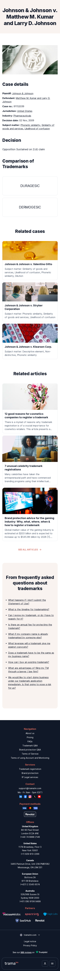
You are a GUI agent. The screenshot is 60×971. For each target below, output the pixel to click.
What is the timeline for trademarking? (28, 609)
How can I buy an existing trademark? (28, 662)
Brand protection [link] (30, 773)
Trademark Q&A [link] (30, 745)
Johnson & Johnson (22, 93)
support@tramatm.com (30, 788)
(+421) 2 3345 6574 (30, 884)
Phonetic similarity (30, 125)
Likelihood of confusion (37, 128)
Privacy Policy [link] (30, 945)
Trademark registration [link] (30, 769)
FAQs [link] (30, 741)
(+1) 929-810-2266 (30, 854)
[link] (30, 408)
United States (24, 111)
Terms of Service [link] (30, 753)
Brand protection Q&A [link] (30, 749)
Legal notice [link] (30, 941)
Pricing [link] (30, 737)
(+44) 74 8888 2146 (30, 837)
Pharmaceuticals (22, 115)
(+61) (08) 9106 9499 (30, 901)
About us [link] (30, 733)
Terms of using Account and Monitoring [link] (30, 758)
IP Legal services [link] (30, 777)
